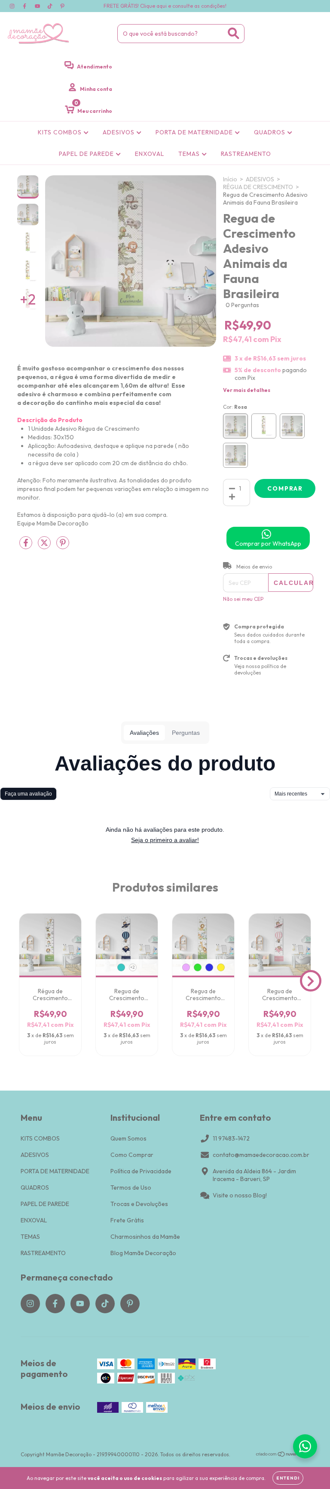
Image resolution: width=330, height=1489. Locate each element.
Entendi (287, 1478)
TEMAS (190, 154)
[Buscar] (233, 33)
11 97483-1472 (231, 1138)
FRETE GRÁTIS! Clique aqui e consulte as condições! (165, 6)
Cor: (235, 407)
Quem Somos (128, 1138)
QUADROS (270, 132)
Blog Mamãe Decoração (143, 1253)
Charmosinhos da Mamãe (145, 1236)
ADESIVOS (119, 132)
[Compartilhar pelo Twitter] (45, 546)
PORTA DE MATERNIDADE (195, 132)
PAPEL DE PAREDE (87, 154)
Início (230, 179)
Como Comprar (131, 1155)
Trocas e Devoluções (139, 1204)
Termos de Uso (130, 1187)
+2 (132, 967)
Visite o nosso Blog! (240, 1195)
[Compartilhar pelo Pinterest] (62, 546)
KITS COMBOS (60, 132)
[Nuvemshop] (282, 1455)
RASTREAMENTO (246, 154)
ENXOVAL (149, 154)
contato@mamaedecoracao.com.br (261, 1155)
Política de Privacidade (140, 1171)
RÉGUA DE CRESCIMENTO (258, 187)
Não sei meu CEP (243, 599)
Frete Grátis (127, 1220)
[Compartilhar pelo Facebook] (26, 546)
